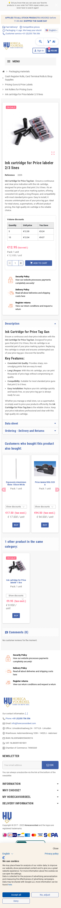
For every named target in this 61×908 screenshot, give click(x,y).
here (10, 885)
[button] (7, 854)
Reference (10, 175)
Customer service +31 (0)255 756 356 (22, 33)
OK (51, 765)
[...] (26, 713)
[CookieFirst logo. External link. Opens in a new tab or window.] (3, 857)
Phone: (18, 718)
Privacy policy (52, 853)
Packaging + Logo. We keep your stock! (23, 30)
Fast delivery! (11, 27)
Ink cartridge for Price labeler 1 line (16, 581)
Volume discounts (15, 219)
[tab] (30, 323)
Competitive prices (31, 27)
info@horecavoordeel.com (24, 723)
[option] (16, 494)
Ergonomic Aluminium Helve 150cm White (16, 483)
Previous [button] (4, 490)
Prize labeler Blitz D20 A (45, 483)
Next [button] (57, 490)
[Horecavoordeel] (13, 45)
